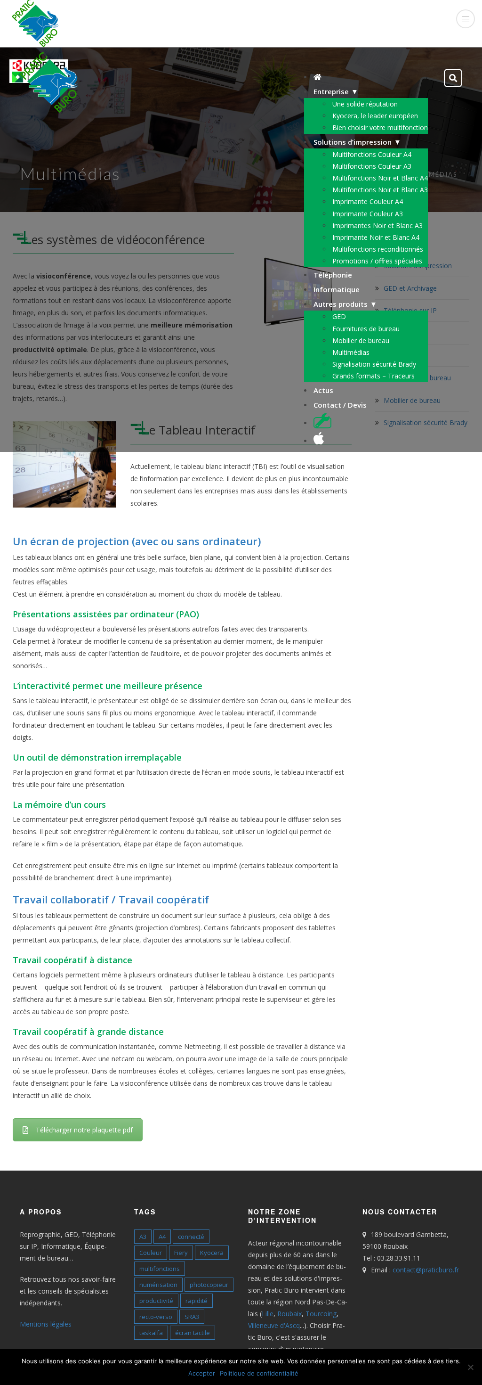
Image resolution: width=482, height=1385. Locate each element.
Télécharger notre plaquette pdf (84, 1129)
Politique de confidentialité (259, 1373)
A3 (142, 1236)
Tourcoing (321, 1313)
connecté (191, 1236)
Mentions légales (46, 1323)
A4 (162, 1236)
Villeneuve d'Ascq (274, 1325)
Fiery (181, 1252)
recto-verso (155, 1316)
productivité (156, 1300)
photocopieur (209, 1284)
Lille (267, 1313)
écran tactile (192, 1332)
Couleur (150, 1252)
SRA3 (192, 1316)
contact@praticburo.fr (426, 1269)
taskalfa (151, 1332)
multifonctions (159, 1268)
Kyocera (212, 1252)
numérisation (158, 1284)
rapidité (196, 1300)
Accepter (201, 1373)
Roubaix (289, 1313)
